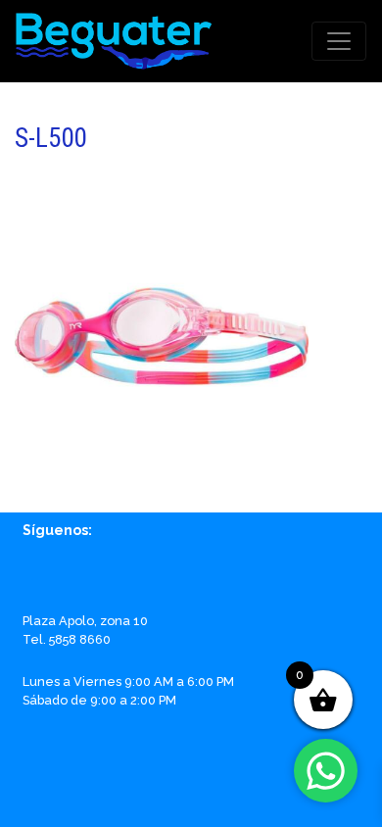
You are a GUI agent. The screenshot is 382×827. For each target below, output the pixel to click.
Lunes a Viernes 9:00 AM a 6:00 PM (128, 681)
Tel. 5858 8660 (67, 639)
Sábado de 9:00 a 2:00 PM (99, 700)
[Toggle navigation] (338, 41)
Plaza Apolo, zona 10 (85, 620)
